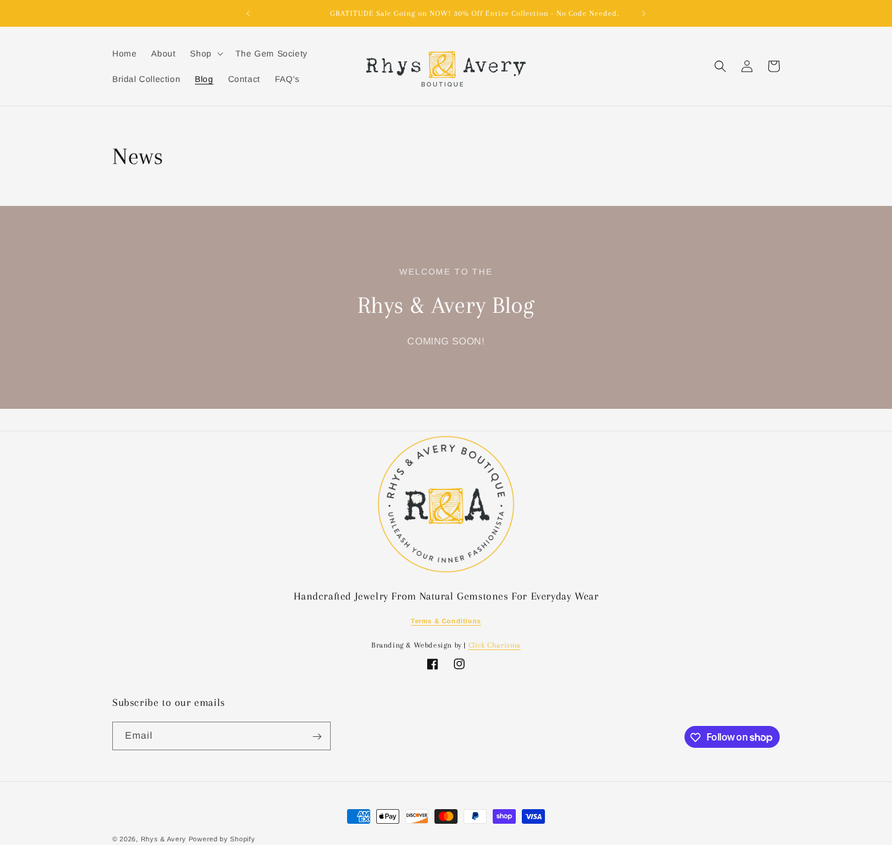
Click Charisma (494, 645)
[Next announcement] (643, 13)
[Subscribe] (316, 736)
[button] (205, 53)
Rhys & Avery (163, 839)
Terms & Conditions (446, 620)
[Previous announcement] (248, 13)
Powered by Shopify (222, 839)
